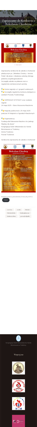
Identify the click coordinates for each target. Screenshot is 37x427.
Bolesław (27, 209)
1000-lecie (9, 209)
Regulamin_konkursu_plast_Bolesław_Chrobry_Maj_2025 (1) (17, 196)
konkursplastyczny (24, 213)
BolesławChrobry (11, 213)
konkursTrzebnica (11, 216)
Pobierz (6, 200)
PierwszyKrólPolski (25, 216)
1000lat (19, 209)
